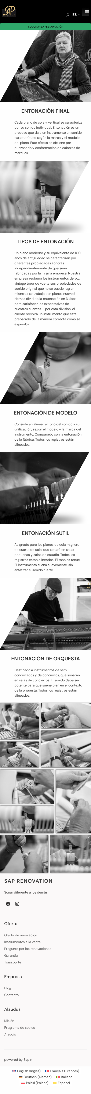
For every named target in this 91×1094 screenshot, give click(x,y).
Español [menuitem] (64, 1083)
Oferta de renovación (20, 935)
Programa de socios (19, 1027)
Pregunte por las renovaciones (27, 948)
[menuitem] (26, 1071)
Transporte (12, 962)
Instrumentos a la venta (22, 942)
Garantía (11, 955)
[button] (19, 721)
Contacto (11, 995)
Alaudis (10, 1034)
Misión (9, 1021)
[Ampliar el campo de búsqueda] (67, 15)
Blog (7, 988)
